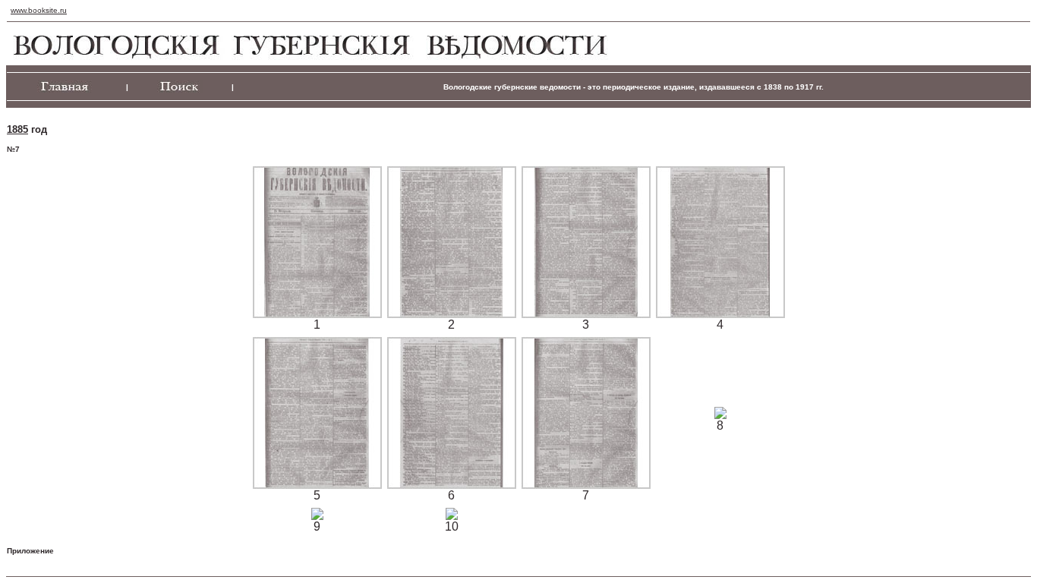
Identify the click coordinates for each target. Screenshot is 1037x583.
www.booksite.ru (39, 10)
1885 (17, 129)
